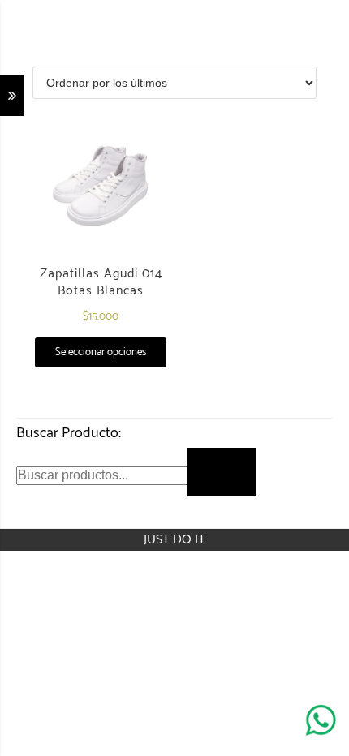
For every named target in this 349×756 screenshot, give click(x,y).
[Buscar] (221, 471)
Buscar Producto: (68, 433)
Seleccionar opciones (100, 352)
